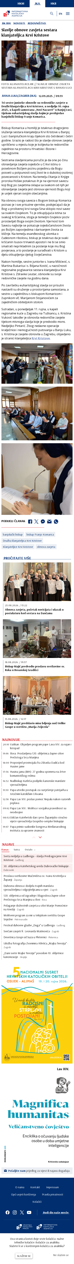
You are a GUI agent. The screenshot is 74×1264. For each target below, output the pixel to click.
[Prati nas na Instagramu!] (15, 1212)
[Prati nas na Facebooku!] (7, 1212)
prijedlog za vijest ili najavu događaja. (39, 1170)
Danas (5, 849)
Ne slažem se (61, 1255)
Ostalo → (30, 849)
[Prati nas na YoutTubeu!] (29, 1212)
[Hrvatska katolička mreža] (24, 1227)
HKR (53, 3)
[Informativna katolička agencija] (47, 1227)
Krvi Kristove (41, 338)
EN (60, 13)
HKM (21, 3)
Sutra (17, 849)
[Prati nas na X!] (22, 1212)
